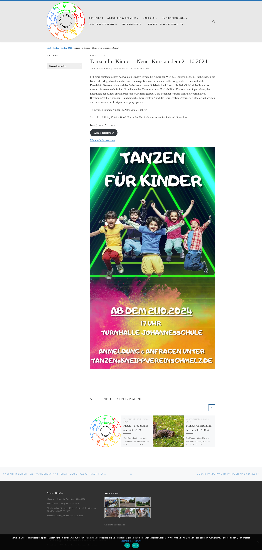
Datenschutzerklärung (131, 541)
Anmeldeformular (104, 132)
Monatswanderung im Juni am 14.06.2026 (65, 516)
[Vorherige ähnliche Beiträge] (204, 407)
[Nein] (258, 541)
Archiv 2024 (66, 48)
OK (127, 545)
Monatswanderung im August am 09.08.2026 (66, 499)
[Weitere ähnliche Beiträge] (211, 407)
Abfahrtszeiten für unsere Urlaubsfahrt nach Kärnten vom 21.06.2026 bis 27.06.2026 (71, 509)
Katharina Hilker (102, 69)
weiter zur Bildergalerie (114, 525)
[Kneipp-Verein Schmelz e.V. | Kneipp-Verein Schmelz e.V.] (66, 21)
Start (49, 48)
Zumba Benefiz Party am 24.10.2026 (63, 503)
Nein (135, 545)
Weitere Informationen (102, 140)
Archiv (56, 48)
